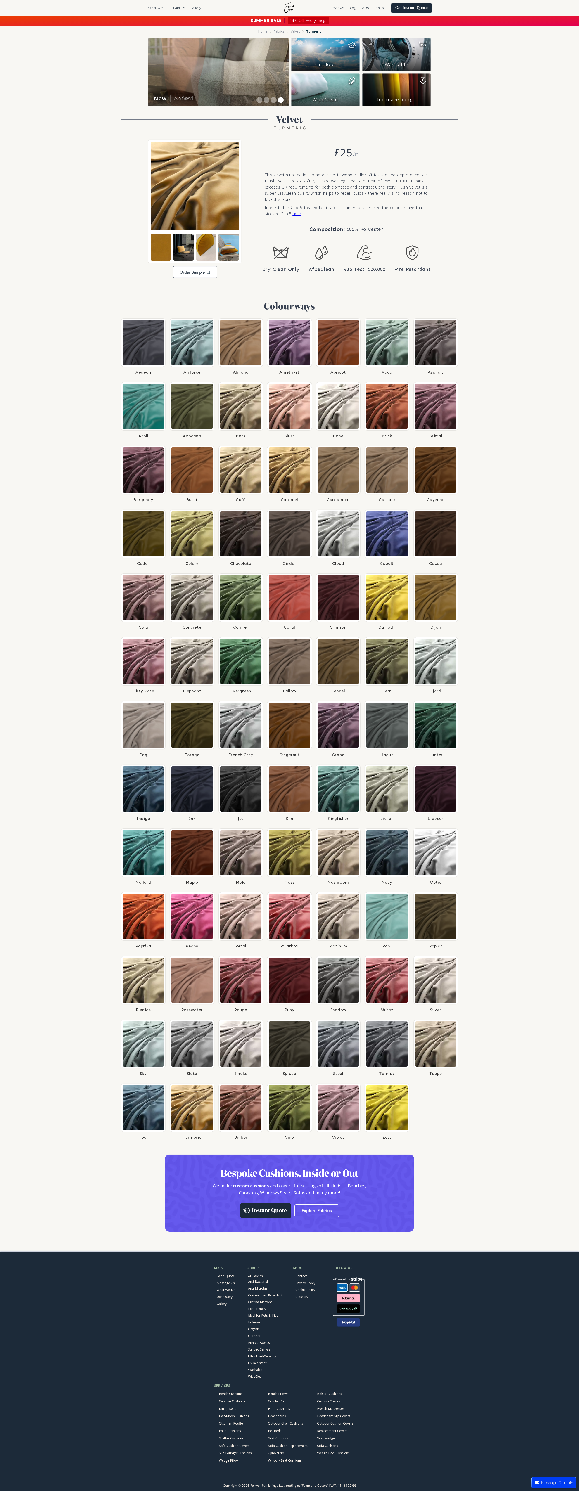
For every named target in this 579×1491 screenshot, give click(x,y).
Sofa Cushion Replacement (288, 1446)
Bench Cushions (230, 1394)
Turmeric (313, 31)
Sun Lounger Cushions (235, 1453)
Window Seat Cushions (284, 1460)
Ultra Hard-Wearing (262, 1356)
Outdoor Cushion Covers (335, 1423)
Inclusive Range (396, 99)
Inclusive (254, 1322)
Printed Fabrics (259, 1342)
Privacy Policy (305, 1283)
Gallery (196, 8)
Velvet (295, 31)
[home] (289, 8)
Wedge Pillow (229, 1460)
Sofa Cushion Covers (234, 1446)
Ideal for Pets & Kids (263, 1315)
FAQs (364, 8)
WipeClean (325, 99)
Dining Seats (228, 1408)
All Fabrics (255, 1276)
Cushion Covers (328, 1401)
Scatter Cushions (231, 1438)
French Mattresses (330, 1408)
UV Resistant (257, 1363)
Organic (253, 1329)
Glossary (301, 1297)
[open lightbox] (195, 186)
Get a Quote (226, 1276)
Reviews (337, 8)
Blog (352, 8)
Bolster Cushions (329, 1394)
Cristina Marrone (260, 1302)
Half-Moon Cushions (234, 1416)
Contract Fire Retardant (265, 1295)
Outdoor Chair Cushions (285, 1423)
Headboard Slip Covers (333, 1416)
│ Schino (173, 98)
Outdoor (325, 64)
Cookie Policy (305, 1289)
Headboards (277, 1416)
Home (262, 31)
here (296, 213)
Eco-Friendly (257, 1308)
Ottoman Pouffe (231, 1423)
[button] (179, 8)
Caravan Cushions (232, 1401)
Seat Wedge (326, 1438)
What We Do (158, 8)
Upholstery (225, 1297)
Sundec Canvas (259, 1349)
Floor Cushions (279, 1408)
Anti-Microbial (258, 1288)
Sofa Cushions (327, 1446)
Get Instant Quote (411, 8)
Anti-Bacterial (258, 1281)
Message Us (226, 1283)
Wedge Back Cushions (333, 1453)
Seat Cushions (278, 1438)
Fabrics (279, 31)
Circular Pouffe (279, 1401)
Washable (396, 64)
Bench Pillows (278, 1394)
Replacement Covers (332, 1431)
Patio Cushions (230, 1431)
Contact (379, 8)
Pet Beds (274, 1431)
